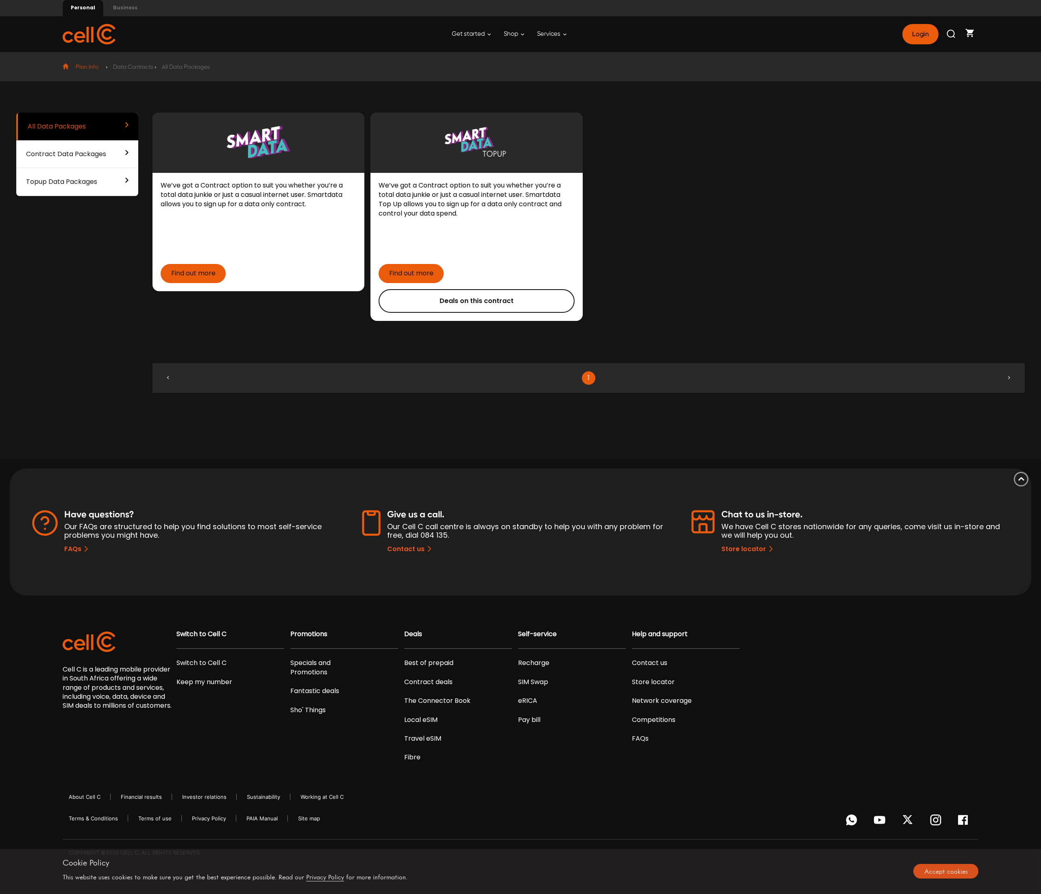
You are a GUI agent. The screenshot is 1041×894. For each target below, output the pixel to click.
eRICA (527, 700)
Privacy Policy (209, 818)
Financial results (141, 797)
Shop (511, 34)
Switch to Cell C (201, 634)
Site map (309, 818)
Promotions (308, 634)
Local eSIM (421, 719)
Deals (413, 634)
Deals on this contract (477, 300)
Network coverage (662, 700)
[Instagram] (937, 822)
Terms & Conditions (93, 818)
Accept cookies (946, 871)
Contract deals (428, 682)
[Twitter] (909, 822)
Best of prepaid (428, 663)
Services (549, 34)
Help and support (660, 634)
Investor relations (204, 797)
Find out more (193, 273)
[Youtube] (881, 822)
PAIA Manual (262, 818)
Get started (469, 34)
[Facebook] (965, 822)
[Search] (951, 34)
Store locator (743, 549)
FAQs (72, 549)
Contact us (406, 549)
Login (920, 34)
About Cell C (84, 797)
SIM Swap (533, 682)
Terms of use (155, 818)
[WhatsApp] (853, 822)
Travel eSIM (422, 738)
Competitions (653, 719)
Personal (83, 7)
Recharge (533, 663)
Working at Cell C (322, 797)
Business (125, 7)
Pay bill (529, 719)
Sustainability (263, 797)
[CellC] (89, 33)
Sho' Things (308, 710)
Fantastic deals (314, 691)
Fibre (412, 757)
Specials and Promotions (310, 667)
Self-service (537, 634)
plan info (87, 67)
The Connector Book (437, 700)
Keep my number (204, 682)
